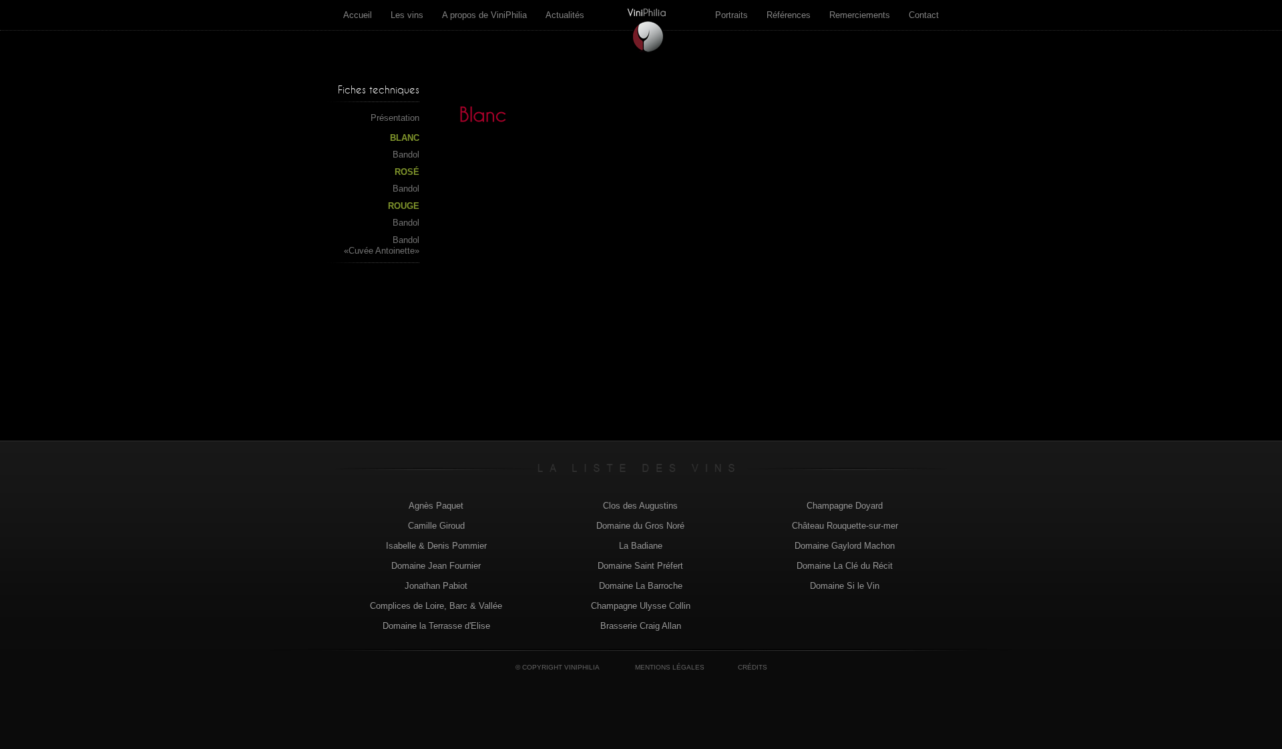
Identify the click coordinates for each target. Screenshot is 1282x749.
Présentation (395, 118)
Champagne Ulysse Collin (640, 606)
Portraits (731, 15)
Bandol (406, 155)
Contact (924, 15)
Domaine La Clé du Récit (845, 566)
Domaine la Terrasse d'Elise (436, 626)
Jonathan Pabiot (436, 586)
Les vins (407, 15)
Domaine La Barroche (640, 586)
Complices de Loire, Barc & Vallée (436, 606)
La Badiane (640, 546)
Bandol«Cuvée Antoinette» (381, 245)
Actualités (565, 15)
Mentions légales (669, 667)
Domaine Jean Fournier (436, 566)
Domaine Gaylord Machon (845, 546)
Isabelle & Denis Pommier (436, 546)
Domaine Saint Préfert (640, 566)
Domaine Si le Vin (844, 586)
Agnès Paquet (436, 506)
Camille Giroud (436, 526)
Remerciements (859, 15)
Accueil (357, 15)
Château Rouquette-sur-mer (845, 526)
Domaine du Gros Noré (640, 526)
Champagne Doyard (845, 506)
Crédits (752, 667)
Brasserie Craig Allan (640, 626)
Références (789, 15)
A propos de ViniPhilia (484, 15)
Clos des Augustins (640, 506)
